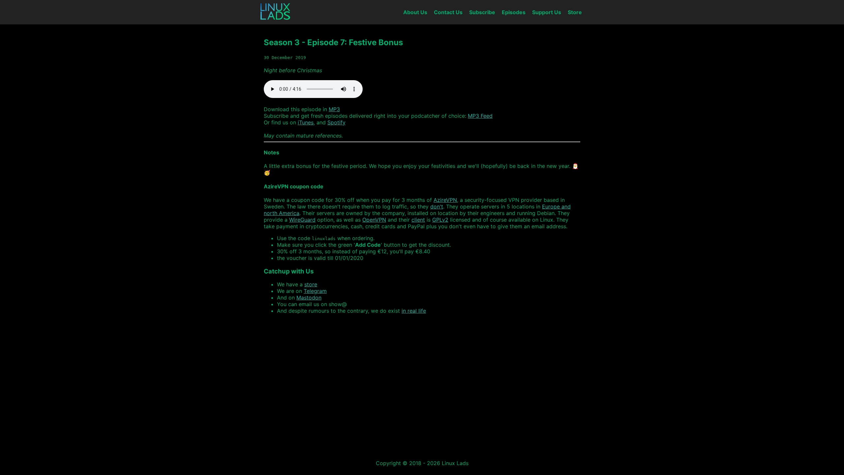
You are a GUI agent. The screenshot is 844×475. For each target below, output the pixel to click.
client (418, 219)
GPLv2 (440, 219)
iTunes (306, 122)
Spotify (336, 122)
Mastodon (308, 297)
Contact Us (448, 12)
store (310, 284)
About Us (415, 12)
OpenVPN (374, 219)
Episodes (514, 12)
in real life (414, 310)
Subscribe (482, 12)
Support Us (546, 12)
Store (575, 12)
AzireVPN (445, 200)
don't (436, 206)
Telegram (315, 291)
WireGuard (302, 219)
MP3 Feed (480, 115)
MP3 (334, 109)
